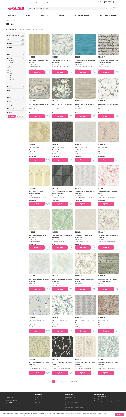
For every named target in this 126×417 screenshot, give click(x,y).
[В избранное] (47, 72)
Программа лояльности (71, 399)
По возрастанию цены (24, 29)
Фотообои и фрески (82, 15)
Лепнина (61, 15)
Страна (9, 112)
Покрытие (10, 51)
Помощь (67, 404)
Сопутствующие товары (107, 15)
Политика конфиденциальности (74, 407)
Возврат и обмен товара (72, 402)
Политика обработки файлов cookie (75, 409)
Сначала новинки (11, 29)
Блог (57, 2)
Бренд (9, 97)
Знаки (9, 83)
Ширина (9, 86)
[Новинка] (22, 44)
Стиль (9, 101)
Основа (9, 47)
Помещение (10, 108)
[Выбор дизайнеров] (22, 36)
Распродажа (12, 15)
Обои (28, 15)
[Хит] (22, 40)
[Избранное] (107, 8)
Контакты (62, 2)
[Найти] (102, 8)
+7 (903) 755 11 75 (105, 2)
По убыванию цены (38, 29)
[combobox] (63, 8)
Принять (119, 414)
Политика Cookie (58, 415)
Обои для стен (10, 397)
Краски (43, 15)
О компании (11, 2)
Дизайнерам (50, 2)
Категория (10, 105)
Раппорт (9, 94)
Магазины (42, 2)
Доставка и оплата (21, 2)
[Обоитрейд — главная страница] (16, 8)
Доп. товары (9, 402)
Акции (30, 2)
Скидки (36, 2)
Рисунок (9, 58)
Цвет (8, 54)
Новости (37, 399)
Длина (9, 90)
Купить (37, 72)
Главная (8, 20)
